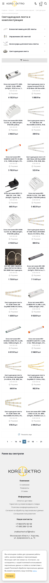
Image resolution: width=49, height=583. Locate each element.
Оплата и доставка (24, 501)
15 (20, 442)
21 (41, 442)
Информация (24, 496)
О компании (24, 485)
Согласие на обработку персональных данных (25, 510)
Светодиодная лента (19, 51)
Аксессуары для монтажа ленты (24, 44)
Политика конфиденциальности (24, 507)
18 (33, 442)
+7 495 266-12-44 (24, 526)
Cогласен (9, 576)
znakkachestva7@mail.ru (24, 532)
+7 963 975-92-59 (24, 524)
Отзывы (24, 491)
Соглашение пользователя (25, 513)
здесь (35, 571)
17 (28, 442)
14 (16, 442)
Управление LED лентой (20, 36)
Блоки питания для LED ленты (22, 29)
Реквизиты (24, 488)
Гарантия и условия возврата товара (24, 504)
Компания (24, 480)
